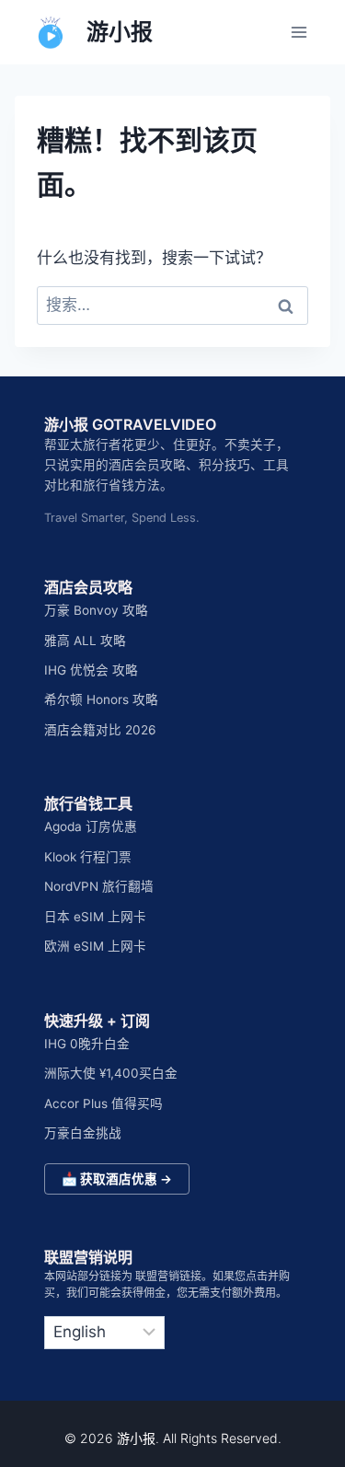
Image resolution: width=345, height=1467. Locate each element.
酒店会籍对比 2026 (99, 729)
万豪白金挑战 (82, 1133)
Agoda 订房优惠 (90, 826)
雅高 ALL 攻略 (85, 640)
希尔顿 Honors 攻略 (101, 699)
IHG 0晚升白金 (87, 1043)
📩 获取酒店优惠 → (117, 1179)
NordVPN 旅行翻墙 (99, 886)
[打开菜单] (299, 31)
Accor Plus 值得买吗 (103, 1103)
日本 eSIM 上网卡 (95, 916)
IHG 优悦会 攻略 (91, 670)
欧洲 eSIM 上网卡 (95, 946)
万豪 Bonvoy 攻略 (96, 610)
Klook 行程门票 (88, 856)
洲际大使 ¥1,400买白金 (111, 1073)
